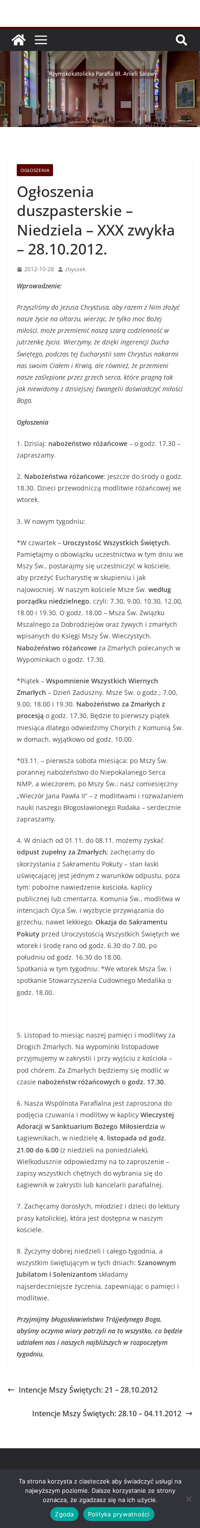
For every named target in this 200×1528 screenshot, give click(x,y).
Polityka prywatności (119, 1514)
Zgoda (64, 1514)
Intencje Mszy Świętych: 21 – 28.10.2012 (88, 1390)
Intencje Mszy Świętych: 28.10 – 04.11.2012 (106, 1413)
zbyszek (75, 269)
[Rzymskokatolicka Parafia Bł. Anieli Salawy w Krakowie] (18, 40)
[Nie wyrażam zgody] (188, 1498)
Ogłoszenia (34, 170)
